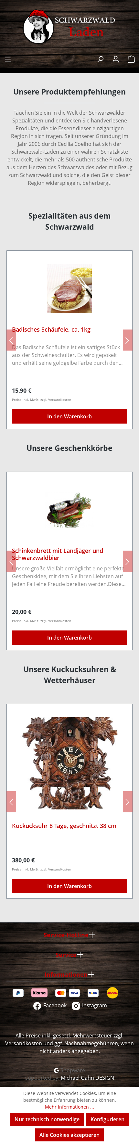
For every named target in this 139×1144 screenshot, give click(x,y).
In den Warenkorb (69, 416)
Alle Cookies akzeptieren (69, 1134)
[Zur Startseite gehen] (69, 27)
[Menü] (8, 58)
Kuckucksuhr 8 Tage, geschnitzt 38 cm (64, 826)
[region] (69, 339)
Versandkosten (23, 1043)
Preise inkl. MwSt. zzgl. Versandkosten (41, 399)
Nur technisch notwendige (47, 1119)
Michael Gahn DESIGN (87, 1077)
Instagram (94, 1005)
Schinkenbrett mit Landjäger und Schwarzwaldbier (57, 554)
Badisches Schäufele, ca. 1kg (51, 329)
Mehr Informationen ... (69, 1107)
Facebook (54, 1005)
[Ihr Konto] (115, 58)
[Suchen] (100, 58)
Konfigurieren (107, 1119)
